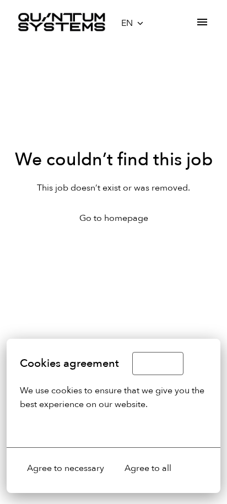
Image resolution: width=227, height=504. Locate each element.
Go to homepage (113, 218)
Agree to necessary (65, 468)
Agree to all (148, 468)
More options (47, 427)
